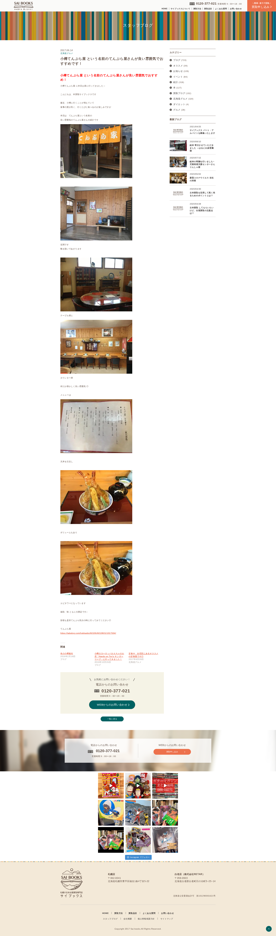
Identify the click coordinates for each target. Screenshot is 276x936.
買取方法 (197, 9)
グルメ (176, 110)
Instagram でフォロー (140, 857)
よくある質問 (221, 9)
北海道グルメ (180, 98)
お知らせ (178, 71)
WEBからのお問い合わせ (112, 704)
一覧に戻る (112, 719)
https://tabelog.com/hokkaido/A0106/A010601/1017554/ (88, 633)
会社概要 (127, 919)
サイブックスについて (180, 9)
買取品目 (208, 9)
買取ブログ (179, 93)
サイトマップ (166, 919)
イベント (178, 77)
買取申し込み (172, 752)
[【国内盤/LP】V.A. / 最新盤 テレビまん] (111, 813)
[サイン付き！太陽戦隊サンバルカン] (138, 813)
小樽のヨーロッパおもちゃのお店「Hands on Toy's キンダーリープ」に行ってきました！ (109, 656)
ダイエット (179, 104)
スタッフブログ (110, 919)
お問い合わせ (236, 9)
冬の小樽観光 (66, 653)
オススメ (178, 65)
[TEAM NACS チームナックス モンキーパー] (138, 785)
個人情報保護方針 (146, 919)
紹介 (175, 82)
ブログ (176, 60)
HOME (165, 9)
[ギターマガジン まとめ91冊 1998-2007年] (165, 785)
